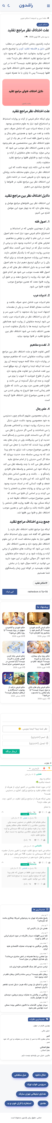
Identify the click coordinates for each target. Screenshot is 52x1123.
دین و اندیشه (36, 18)
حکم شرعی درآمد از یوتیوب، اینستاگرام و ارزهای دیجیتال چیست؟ (15, 690)
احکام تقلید (40, 583)
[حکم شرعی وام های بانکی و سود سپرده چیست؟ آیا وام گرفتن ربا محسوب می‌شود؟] (38, 678)
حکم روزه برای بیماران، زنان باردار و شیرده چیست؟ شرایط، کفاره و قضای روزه (40, 660)
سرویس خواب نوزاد (36, 1084)
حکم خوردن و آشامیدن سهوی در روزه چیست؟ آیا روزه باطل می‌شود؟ (14, 630)
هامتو (43, 1103)
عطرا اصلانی (45, 1047)
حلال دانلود (40, 1075)
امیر (48, 1036)
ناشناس (24, 868)
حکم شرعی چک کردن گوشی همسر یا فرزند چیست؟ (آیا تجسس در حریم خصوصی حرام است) (13, 660)
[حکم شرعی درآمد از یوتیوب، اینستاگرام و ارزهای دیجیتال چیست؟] (13, 678)
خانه (45, 18)
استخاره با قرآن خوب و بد (19, 1103)
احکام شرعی (25, 18)
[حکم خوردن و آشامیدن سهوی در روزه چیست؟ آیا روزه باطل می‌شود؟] (13, 618)
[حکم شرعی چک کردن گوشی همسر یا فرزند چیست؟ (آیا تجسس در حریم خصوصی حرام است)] (13, 647)
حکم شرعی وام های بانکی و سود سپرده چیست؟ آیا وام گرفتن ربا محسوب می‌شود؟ (39, 691)
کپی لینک (10, 591)
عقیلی (25, 818)
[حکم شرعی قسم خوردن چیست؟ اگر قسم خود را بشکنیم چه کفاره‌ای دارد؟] (38, 618)
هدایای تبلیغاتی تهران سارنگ (32, 1094)
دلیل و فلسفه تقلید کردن (31, 49)
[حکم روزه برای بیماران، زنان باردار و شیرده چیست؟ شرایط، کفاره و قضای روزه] (38, 647)
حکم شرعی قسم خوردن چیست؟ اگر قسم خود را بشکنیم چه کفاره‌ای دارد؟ (39, 630)
